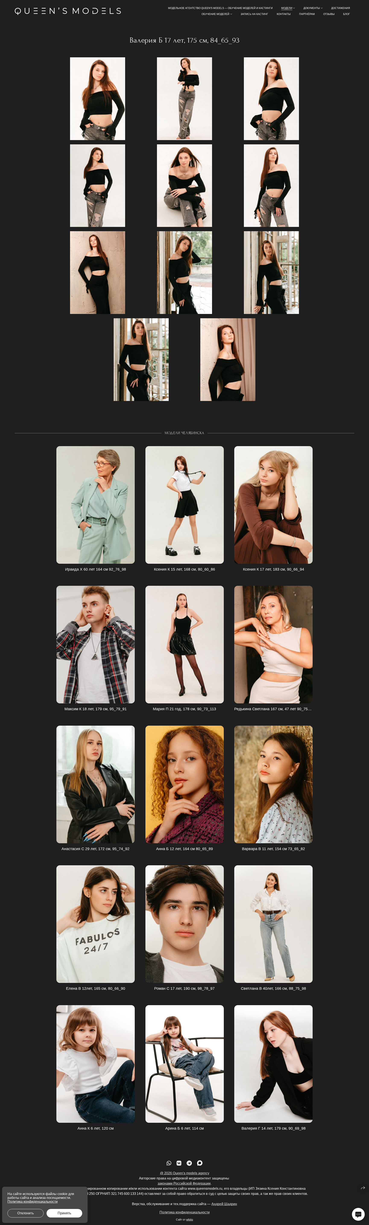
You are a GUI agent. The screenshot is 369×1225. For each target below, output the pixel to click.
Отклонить (25, 1213)
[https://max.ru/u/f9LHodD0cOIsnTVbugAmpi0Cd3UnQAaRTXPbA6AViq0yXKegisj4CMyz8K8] (199, 1163)
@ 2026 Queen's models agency (184, 1173)
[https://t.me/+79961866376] (189, 1163)
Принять (64, 1213)
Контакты (284, 14)
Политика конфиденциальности (185, 1212)
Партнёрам (307, 14)
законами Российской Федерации (184, 1183)
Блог (346, 14)
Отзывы (329, 14)
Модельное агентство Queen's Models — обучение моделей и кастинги (220, 8)
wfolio (189, 1219)
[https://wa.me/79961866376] (169, 1163)
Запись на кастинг (254, 14)
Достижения (340, 8)
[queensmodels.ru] (68, 11)
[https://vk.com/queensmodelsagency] (179, 1163)
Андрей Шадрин (224, 1204)
